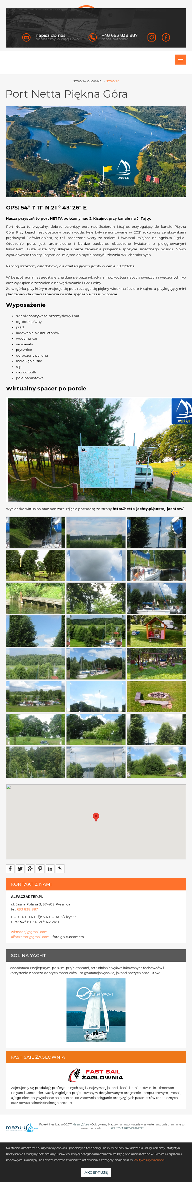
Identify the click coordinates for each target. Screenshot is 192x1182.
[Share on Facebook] (10, 868)
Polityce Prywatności (149, 1160)
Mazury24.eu (80, 1124)
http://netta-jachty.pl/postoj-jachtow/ (148, 509)
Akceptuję (96, 1172)
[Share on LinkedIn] (50, 868)
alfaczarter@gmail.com (30, 937)
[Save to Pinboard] (60, 868)
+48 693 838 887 (120, 35)
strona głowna (87, 81)
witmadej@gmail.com (29, 932)
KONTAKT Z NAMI (31, 884)
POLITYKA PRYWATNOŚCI (127, 1128)
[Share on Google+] (30, 868)
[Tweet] (20, 868)
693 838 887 (27, 909)
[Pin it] (40, 868)
